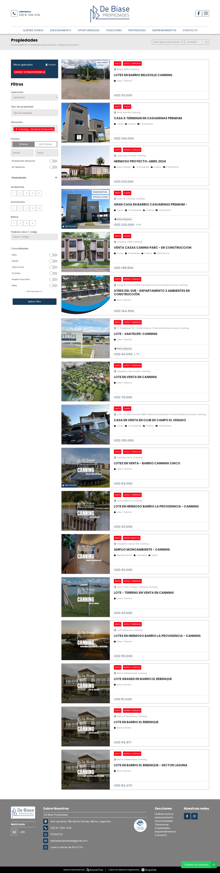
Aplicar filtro (34, 301)
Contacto (190, 30)
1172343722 (56, 834)
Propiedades (137, 30)
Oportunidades (88, 30)
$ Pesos (23, 144)
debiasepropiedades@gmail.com (69, 840)
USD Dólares (45, 144)
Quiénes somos (33, 30)
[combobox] (34, 112)
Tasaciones (114, 30)
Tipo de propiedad (22, 106)
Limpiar (52, 64)
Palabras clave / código (24, 232)
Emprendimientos (164, 30)
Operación (17, 92)
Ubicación (17, 122)
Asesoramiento (60, 30)
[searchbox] (35, 113)
